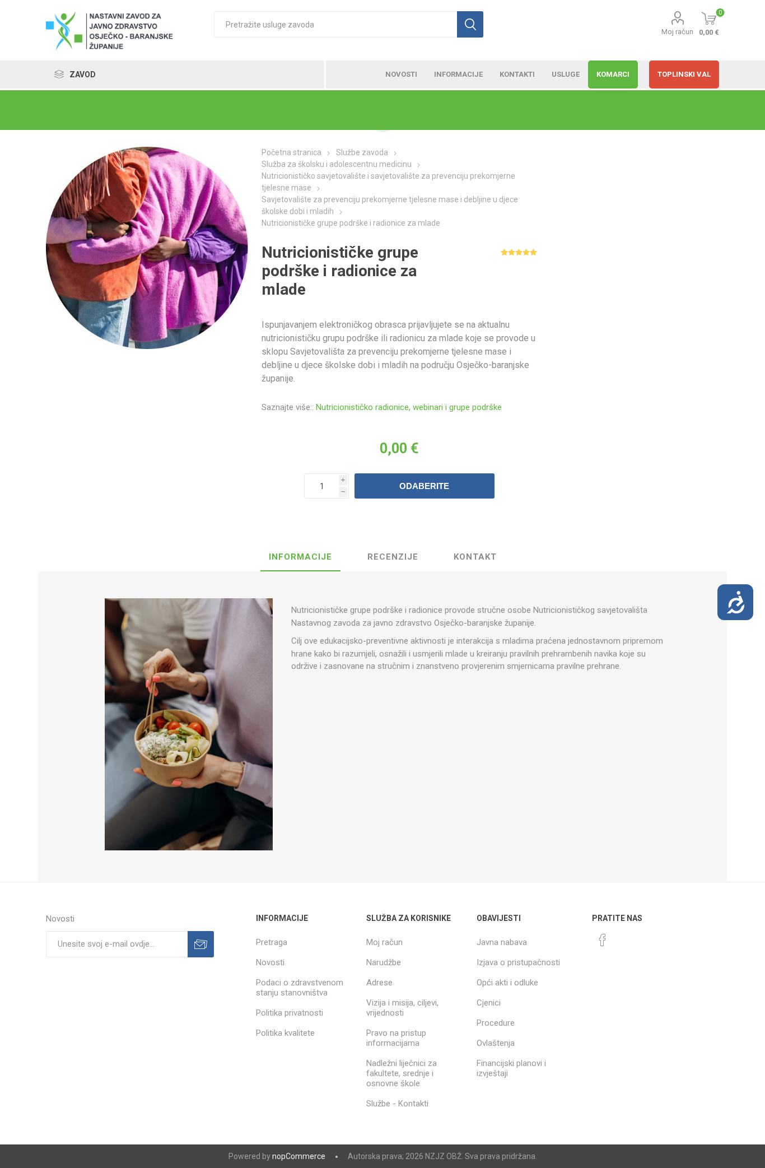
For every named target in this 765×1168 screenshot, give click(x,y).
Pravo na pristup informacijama (396, 1038)
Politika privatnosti (289, 1013)
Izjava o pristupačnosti (518, 962)
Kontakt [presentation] (475, 557)
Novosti (270, 962)
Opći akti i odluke (507, 983)
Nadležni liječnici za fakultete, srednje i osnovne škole (401, 1073)
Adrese (379, 983)
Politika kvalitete (285, 1033)
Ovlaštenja (496, 1043)
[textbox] (335, 24)
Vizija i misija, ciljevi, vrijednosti (402, 1008)
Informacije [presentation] (300, 557)
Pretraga (271, 942)
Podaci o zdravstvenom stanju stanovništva (299, 988)
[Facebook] (603, 940)
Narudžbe (383, 962)
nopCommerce (298, 1156)
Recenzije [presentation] (392, 557)
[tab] (300, 557)
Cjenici (489, 1003)
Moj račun (677, 31)
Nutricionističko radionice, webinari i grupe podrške (409, 407)
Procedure (496, 1023)
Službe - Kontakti (397, 1104)
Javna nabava (502, 942)
